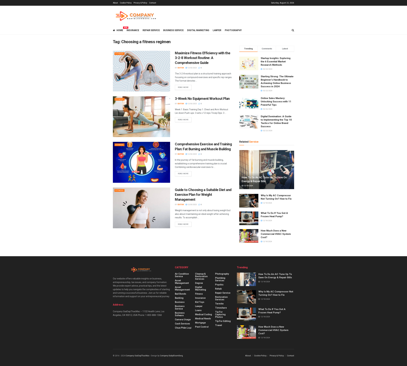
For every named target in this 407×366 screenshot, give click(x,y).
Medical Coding (203, 314)
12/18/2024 (248, 186)
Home (120, 30)
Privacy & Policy (140, 3)
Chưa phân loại (183, 327)
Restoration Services (221, 298)
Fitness (119, 54)
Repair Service (151, 30)
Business (180, 302)
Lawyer (217, 30)
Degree (199, 283)
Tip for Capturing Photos (220, 314)
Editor (181, 68)
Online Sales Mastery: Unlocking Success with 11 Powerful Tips (276, 101)
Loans (198, 310)
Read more (183, 87)
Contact (152, 3)
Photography (233, 30)
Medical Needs (203, 318)
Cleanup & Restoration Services (201, 276)
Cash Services (182, 323)
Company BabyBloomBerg (171, 356)
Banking (179, 298)
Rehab (218, 288)
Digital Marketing (198, 30)
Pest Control (202, 327)
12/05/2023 (192, 68)
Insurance (133, 30)
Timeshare (221, 308)
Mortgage (200, 322)
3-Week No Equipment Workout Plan (202, 99)
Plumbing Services (220, 279)
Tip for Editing (223, 321)
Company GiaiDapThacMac (137, 356)
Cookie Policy (126, 3)
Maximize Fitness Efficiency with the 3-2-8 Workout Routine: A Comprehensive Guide (202, 58)
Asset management (182, 281)
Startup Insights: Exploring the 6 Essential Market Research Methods (275, 61)
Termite (219, 303)
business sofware (180, 314)
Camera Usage (183, 319)
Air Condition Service (182, 275)
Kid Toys (199, 302)
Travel (218, 325)
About (115, 3)
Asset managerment (182, 288)
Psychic (219, 284)
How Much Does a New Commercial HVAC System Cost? (276, 234)
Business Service (173, 30)
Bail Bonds (180, 294)
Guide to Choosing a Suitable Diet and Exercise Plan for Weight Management (203, 195)
